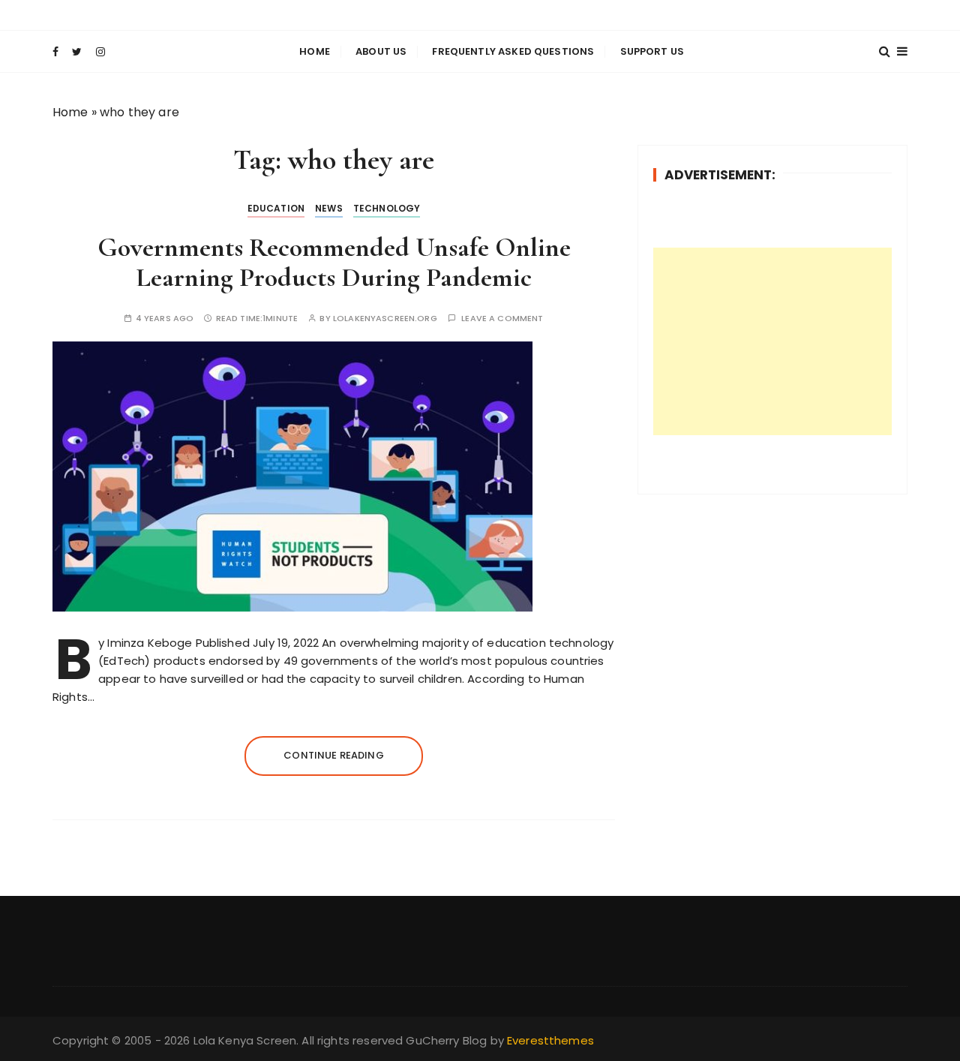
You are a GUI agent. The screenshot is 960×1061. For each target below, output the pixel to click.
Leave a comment (502, 318)
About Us (381, 51)
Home (314, 51)
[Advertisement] (772, 341)
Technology (387, 208)
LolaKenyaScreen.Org (385, 318)
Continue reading (333, 755)
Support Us (652, 51)
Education (276, 208)
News (329, 208)
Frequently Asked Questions (513, 51)
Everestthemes (550, 1040)
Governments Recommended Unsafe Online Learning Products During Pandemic (334, 262)
